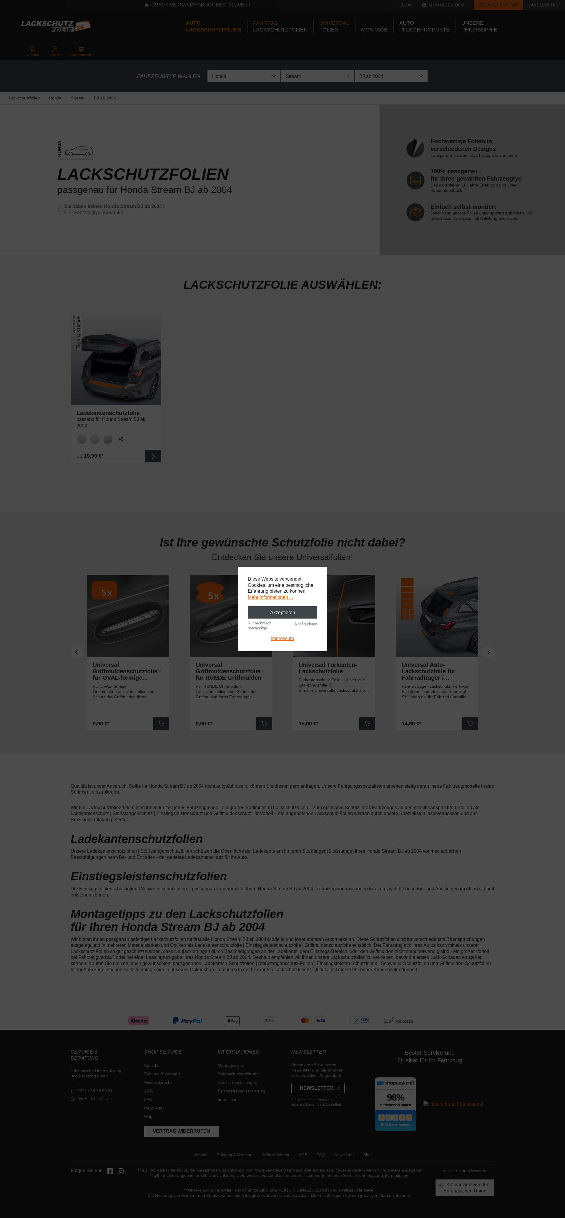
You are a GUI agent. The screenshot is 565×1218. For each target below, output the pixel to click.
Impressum (282, 638)
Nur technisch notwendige (259, 625)
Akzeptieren (282, 612)
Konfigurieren (306, 624)
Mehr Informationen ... (270, 597)
